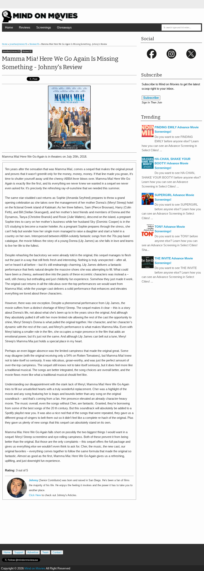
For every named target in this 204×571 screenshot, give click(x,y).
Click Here (35, 495)
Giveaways (64, 27)
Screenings (43, 27)
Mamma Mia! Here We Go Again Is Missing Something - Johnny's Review (60, 63)
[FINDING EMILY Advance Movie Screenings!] (148, 136)
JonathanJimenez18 (11, 51)
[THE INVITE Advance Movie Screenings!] (148, 267)
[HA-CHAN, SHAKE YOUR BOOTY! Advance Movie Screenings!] (148, 167)
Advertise (32, 552)
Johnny (33, 480)
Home (9, 27)
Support (18, 552)
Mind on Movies (35, 568)
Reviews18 (27, 51)
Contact (57, 552)
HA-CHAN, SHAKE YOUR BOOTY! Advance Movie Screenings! (172, 163)
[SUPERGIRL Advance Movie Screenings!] (148, 203)
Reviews (24, 27)
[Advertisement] (69, 526)
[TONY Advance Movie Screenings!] (148, 235)
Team (45, 552)
